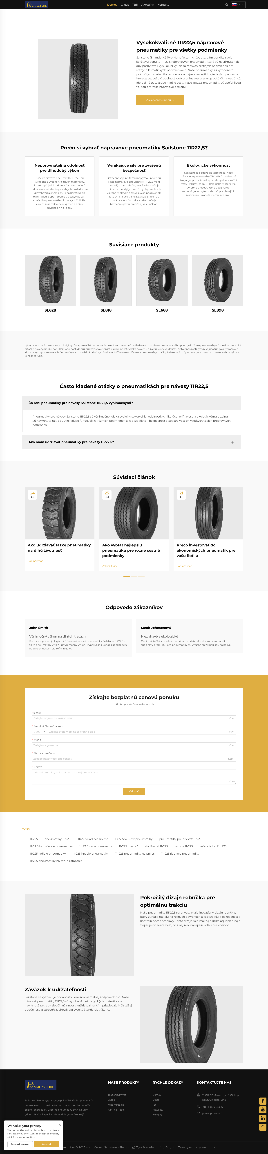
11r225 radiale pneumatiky (48, 853)
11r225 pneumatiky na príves (135, 853)
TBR (135, 4)
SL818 (106, 310)
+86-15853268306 (212, 1106)
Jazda (111, 1099)
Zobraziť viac (35, 560)
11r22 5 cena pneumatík (96, 846)
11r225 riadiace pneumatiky (180, 853)
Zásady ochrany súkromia (196, 1147)
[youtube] (262, 1109)
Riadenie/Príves (117, 1094)
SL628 (50, 310)
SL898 (218, 310)
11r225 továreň (128, 846)
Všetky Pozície (116, 1104)
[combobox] (39, 731)
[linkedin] (262, 1118)
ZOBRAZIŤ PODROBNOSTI (50, 279)
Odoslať (134, 791)
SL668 (162, 310)
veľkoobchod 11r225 (213, 846)
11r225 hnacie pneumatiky (91, 853)
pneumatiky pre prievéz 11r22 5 (180, 839)
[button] (126, 576)
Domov (112, 4)
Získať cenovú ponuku (160, 100)
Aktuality (147, 4)
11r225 (34, 839)
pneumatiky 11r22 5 (58, 839)
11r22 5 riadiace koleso (93, 839)
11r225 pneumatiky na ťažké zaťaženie (56, 861)
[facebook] (262, 1101)
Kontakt (163, 4)
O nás (125, 4)
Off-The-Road (116, 1109)
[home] (36, 4)
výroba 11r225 (184, 846)
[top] (262, 1127)
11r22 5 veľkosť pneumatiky (133, 839)
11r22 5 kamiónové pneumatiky (51, 846)
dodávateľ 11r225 (156, 846)
